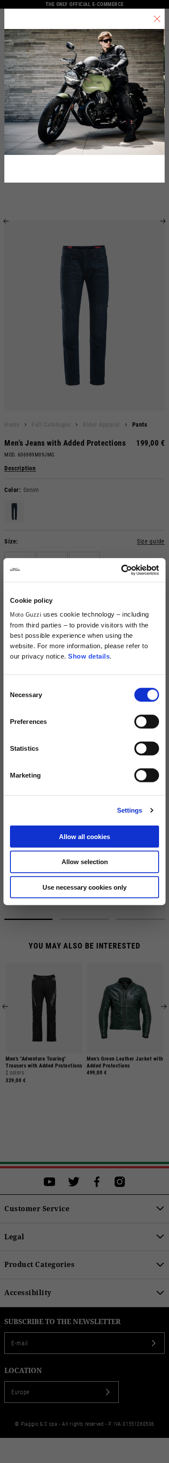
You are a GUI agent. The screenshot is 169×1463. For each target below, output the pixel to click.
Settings (130, 810)
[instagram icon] (120, 1182)
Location (23, 1370)
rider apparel (101, 424)
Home (12, 424)
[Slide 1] (28, 919)
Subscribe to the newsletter (62, 1321)
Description (20, 468)
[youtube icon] (49, 1182)
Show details (89, 655)
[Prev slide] (6, 221)
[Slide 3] (141, 919)
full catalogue (51, 424)
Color (11, 489)
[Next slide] (163, 221)
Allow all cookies (84, 836)
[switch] (146, 721)
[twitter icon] (74, 1182)
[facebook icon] (97, 1182)
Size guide (151, 541)
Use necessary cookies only (84, 887)
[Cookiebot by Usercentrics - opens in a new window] (121, 570)
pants (139, 424)
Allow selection (85, 861)
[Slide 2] (84, 919)
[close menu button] (157, 19)
